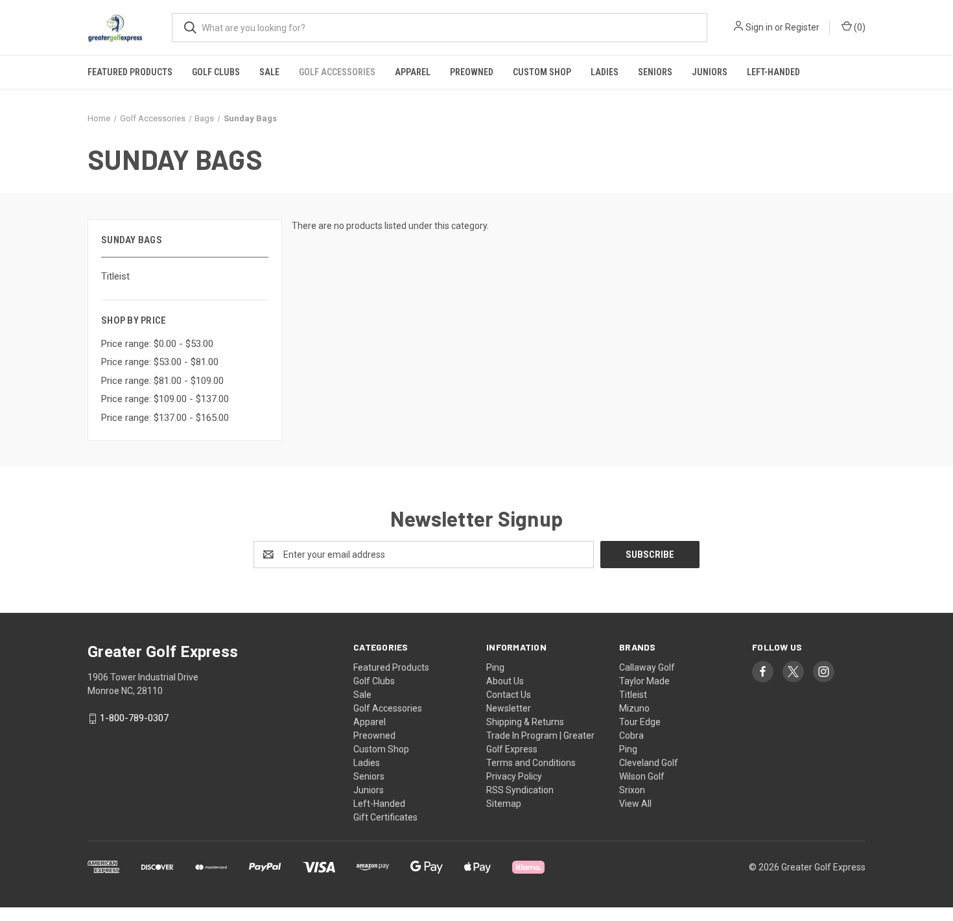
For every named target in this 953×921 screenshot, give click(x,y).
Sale (269, 72)
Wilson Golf (642, 776)
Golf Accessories (337, 72)
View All (635, 803)
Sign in (759, 27)
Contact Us (508, 694)
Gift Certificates (385, 817)
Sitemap (503, 803)
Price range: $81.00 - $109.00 (162, 381)
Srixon (632, 790)
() (858, 27)
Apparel (412, 72)
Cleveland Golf (648, 763)
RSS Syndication (520, 790)
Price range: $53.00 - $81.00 (159, 362)
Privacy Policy (514, 776)
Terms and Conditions (531, 763)
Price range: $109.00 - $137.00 (165, 399)
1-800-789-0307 (134, 718)
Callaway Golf (647, 667)
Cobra (631, 735)
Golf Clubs (216, 72)
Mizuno (634, 708)
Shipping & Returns (525, 722)
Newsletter (508, 708)
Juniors (709, 72)
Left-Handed (773, 72)
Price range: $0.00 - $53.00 (157, 344)
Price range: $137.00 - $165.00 (165, 418)
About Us (505, 681)
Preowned (471, 72)
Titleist (115, 276)
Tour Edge (640, 722)
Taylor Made (644, 681)
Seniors (655, 72)
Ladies (604, 72)
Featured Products (130, 72)
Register (802, 27)
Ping (495, 667)
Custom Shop (542, 72)
